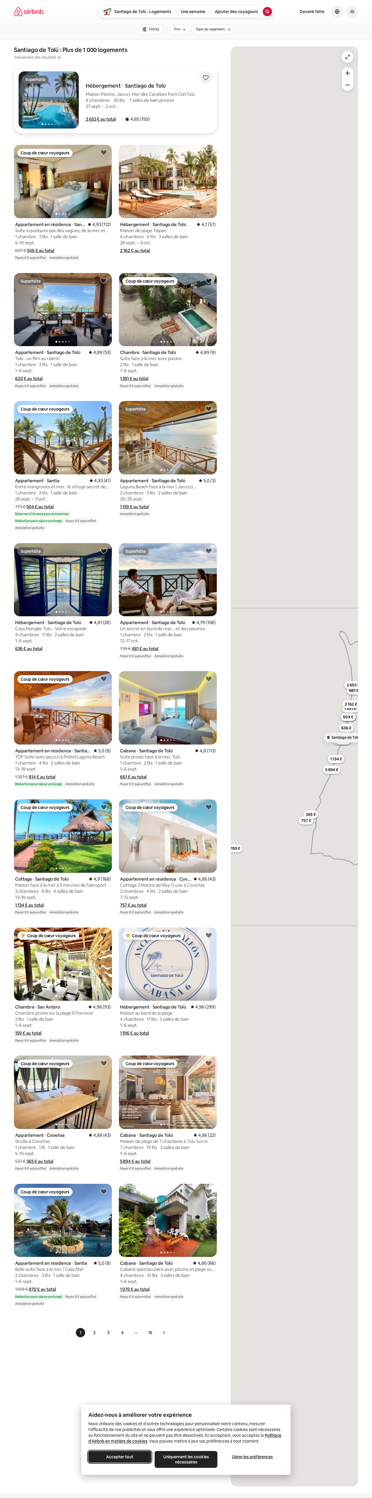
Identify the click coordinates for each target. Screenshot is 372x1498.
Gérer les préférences (252, 1456)
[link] (67, 1332)
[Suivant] (163, 1332)
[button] (101, 119)
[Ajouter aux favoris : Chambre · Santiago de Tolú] (208, 280)
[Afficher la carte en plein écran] (347, 57)
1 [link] (80, 1332)
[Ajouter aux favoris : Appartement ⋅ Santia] (103, 408)
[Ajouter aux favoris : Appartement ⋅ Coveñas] (103, 1063)
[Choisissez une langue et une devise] (337, 11)
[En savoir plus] (59, 57)
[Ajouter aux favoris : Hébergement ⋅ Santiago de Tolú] (208, 152)
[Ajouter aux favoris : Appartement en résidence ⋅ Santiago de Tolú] (103, 152)
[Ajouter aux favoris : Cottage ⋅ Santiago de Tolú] (103, 807)
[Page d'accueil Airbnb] (29, 11)
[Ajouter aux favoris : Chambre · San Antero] (103, 935)
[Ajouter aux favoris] (205, 77)
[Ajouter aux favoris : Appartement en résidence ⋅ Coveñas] (208, 807)
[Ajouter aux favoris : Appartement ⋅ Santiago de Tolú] (103, 280)
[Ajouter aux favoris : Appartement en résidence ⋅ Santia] (103, 1191)
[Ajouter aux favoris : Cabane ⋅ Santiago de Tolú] (208, 678)
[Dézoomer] (347, 73)
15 (150, 1332)
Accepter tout (119, 1456)
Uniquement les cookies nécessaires (186, 1459)
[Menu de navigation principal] (352, 11)
